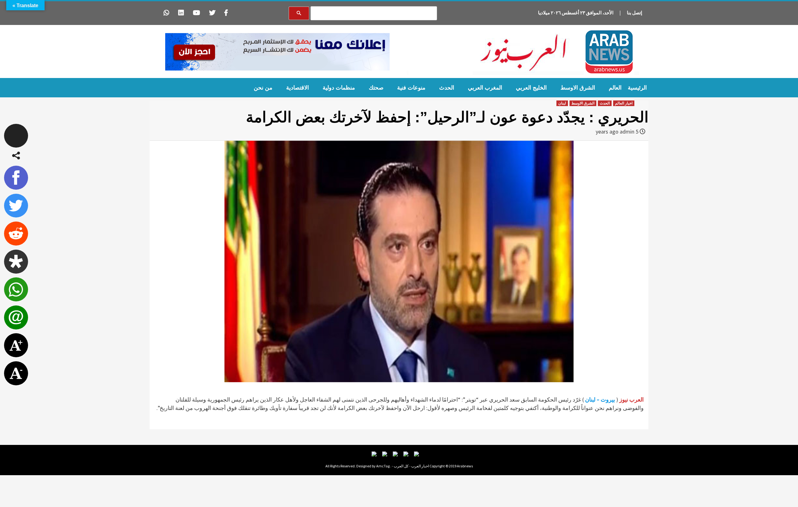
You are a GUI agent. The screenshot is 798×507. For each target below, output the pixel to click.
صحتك (376, 88)
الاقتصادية (297, 88)
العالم (615, 88)
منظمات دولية (339, 88)
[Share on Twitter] (16, 206)
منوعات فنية (411, 88)
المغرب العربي (485, 88)
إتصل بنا (634, 13)
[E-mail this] (16, 317)
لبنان (562, 103)
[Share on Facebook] (16, 178)
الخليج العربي (531, 88)
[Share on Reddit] (16, 234)
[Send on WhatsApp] (16, 289)
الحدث (446, 88)
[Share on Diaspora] (16, 262)
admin (627, 131)
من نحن (263, 88)
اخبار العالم (623, 103)
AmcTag (383, 466)
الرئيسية (637, 88)
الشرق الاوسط (577, 88)
